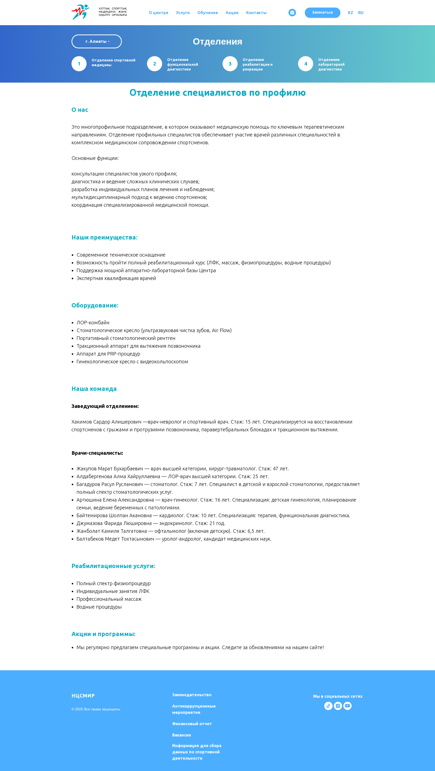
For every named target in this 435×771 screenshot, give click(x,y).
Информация (196, 751)
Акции (232, 12)
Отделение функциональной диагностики (182, 64)
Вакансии (181, 735)
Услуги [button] (183, 12)
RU (361, 12)
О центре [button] (158, 12)
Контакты (256, 12)
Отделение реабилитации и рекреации (258, 64)
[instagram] (292, 12)
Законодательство (191, 694)
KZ (350, 12)
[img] (328, 706)
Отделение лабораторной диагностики (331, 64)
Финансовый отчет (192, 723)
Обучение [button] (207, 12)
